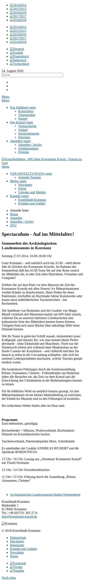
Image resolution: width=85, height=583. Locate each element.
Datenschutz (18, 537)
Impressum (17, 545)
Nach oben (9, 577)
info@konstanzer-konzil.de (19, 516)
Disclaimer (17, 541)
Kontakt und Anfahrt (23, 549)
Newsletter (17, 552)
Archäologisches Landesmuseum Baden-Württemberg (45, 494)
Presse (14, 556)
